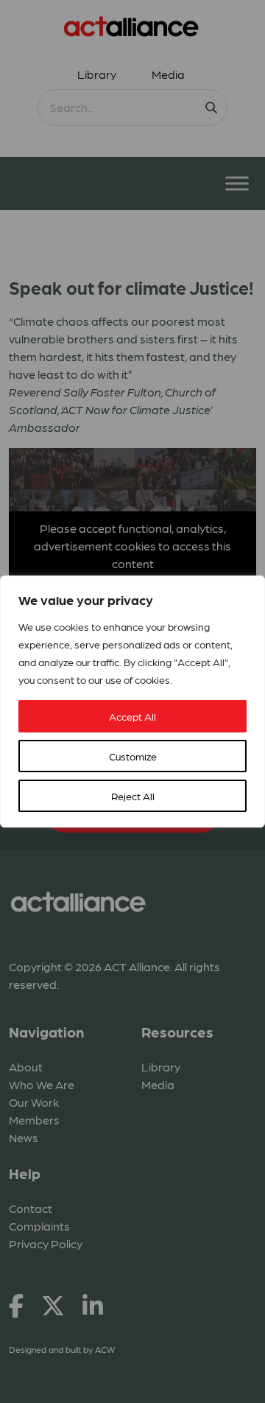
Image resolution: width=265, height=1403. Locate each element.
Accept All (132, 716)
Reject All (133, 796)
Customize (133, 756)
